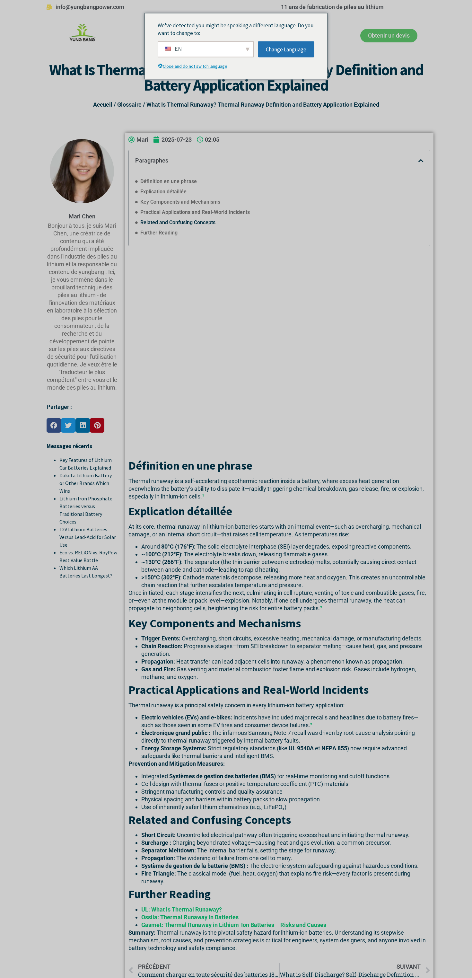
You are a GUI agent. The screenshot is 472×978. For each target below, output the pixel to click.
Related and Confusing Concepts (177, 222)
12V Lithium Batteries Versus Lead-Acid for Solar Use (87, 537)
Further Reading (159, 233)
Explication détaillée (163, 192)
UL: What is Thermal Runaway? (181, 909)
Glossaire (129, 104)
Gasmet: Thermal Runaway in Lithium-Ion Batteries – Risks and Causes (233, 924)
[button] (54, 425)
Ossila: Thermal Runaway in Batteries (190, 917)
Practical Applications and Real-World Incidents (195, 212)
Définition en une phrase (168, 181)
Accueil (102, 104)
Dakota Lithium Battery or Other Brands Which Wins (85, 483)
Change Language (286, 49)
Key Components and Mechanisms (180, 202)
